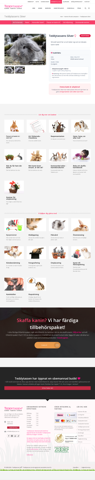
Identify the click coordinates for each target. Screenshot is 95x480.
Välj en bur (77, 332)
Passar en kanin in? (53, 22)
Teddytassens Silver (85, 16)
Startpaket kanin (82, 421)
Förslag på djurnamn (84, 430)
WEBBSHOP (31, 2)
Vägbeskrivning (82, 439)
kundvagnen (63, 338)
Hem (61, 16)
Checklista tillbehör (83, 417)
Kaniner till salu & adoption (71, 16)
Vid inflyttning (68, 22)
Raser (27, 22)
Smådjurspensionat (83, 427)
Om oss (80, 442)
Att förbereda (17, 22)
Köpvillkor (81, 436)
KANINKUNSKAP (45, 2)
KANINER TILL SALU (56, 2)
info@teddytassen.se (13, 431)
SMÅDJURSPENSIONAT (76, 2)
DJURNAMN (66, 2)
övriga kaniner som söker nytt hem (71, 92)
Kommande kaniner (82, 22)
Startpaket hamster (83, 424)
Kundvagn (81, 433)
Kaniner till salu (82, 411)
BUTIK (37, 2)
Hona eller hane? (38, 22)
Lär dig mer (81, 415)
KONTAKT (87, 2)
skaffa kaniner (34, 449)
